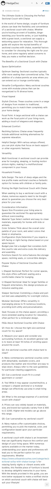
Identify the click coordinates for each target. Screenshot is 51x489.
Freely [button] (46, 11)
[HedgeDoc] (10, 3)
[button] (47, 485)
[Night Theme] (37, 3)
